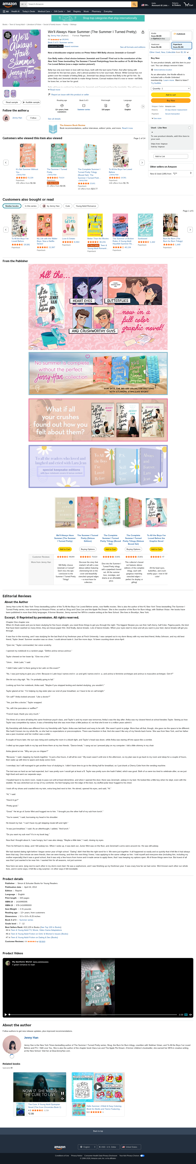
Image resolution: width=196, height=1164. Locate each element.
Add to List (160, 156)
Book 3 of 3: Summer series (60, 42)
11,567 (52, 247)
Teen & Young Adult (17, 25)
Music (86, 11)
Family (65, 25)
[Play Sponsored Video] (98, 1087)
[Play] (5, 1014)
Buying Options (88, 549)
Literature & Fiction (34, 25)
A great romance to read (23, 964)
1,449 (177, 244)
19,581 (27, 244)
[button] (6, 11)
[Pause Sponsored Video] (62, 1093)
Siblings (73, 25)
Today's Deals (28, 11)
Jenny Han (55, 35)
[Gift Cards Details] (64, 11)
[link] (28, 171)
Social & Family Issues (52, 25)
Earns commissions (40, 962)
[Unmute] (190, 1014)
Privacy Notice (76, 1156)
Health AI (15, 11)
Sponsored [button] (6, 1068)
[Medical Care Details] (51, 11)
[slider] (93, 1014)
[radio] (160, 35)
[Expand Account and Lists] (168, 5)
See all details (54, 119)
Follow (33, 118)
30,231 (102, 242)
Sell (68, 11)
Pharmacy (96, 11)
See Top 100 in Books (51, 927)
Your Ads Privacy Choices (129, 1156)
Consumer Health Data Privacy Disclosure (100, 1156)
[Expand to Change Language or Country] (148, 5)
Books (5, 25)
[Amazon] (10, 4)
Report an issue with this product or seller (70, 94)
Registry (77, 11)
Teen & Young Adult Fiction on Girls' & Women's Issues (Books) (39, 934)
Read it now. (127, 128)
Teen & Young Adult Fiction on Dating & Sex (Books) (34, 937)
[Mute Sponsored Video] (62, 1098)
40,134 (128, 247)
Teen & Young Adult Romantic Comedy (97, 247)
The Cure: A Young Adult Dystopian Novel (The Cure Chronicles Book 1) (44, 1105)
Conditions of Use (62, 1156)
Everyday (108, 11)
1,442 (152, 242)
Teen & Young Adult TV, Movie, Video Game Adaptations (36, 930)
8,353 (76, 242)
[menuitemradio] (186, 1015)
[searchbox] (79, 4)
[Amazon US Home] (59, 1148)
